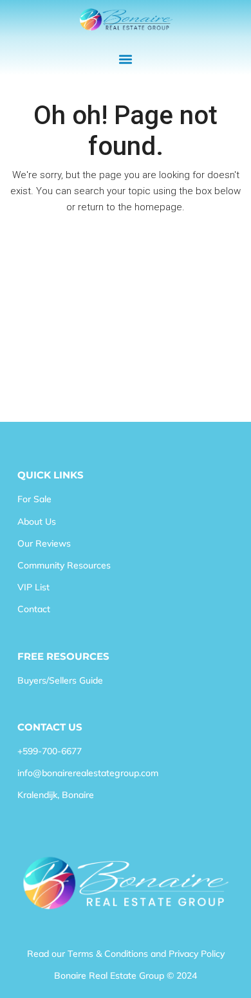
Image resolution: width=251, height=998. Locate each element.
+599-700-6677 (49, 751)
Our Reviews (44, 543)
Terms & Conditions (108, 953)
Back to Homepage (126, 239)
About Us (36, 521)
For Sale (34, 499)
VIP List (33, 587)
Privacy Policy (197, 953)
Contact (33, 609)
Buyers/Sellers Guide (60, 680)
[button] (125, 59)
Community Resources (64, 565)
